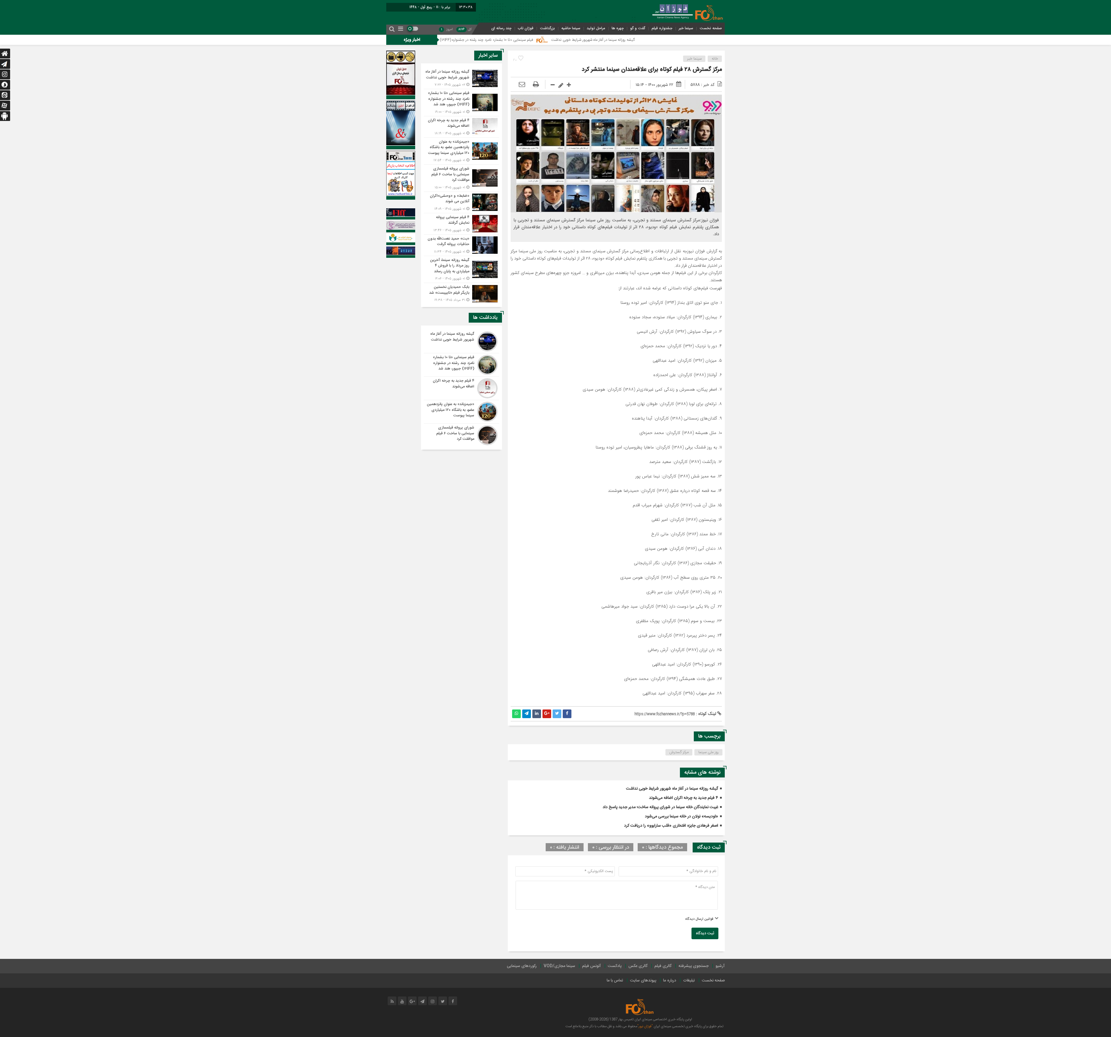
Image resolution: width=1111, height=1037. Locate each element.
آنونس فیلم (591, 966)
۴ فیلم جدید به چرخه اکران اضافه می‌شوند (683, 798)
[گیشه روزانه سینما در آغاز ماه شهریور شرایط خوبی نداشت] (461, 78)
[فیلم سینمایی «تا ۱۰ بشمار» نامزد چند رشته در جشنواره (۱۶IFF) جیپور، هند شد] (461, 102)
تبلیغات (689, 980)
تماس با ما (615, 980)
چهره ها (618, 28)
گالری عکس (638, 966)
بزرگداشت (547, 28)
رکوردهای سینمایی (522, 966)
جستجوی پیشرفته (693, 966)
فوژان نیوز (697, 251)
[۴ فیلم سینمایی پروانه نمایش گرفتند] (461, 223)
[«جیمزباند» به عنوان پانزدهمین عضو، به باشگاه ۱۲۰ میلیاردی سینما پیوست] (461, 151)
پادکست (614, 966)
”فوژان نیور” (645, 1026)
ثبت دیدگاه (705, 933)
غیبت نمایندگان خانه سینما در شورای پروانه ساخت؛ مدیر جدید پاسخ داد (660, 807)
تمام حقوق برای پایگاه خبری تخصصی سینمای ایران (688, 1026)
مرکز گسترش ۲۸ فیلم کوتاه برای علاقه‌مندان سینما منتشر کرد (652, 69)
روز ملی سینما (708, 752)
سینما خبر (686, 28)
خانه (715, 59)
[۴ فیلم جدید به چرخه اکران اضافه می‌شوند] (461, 126)
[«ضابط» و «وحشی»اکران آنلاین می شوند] (461, 202)
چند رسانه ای (501, 28)
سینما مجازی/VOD (559, 966)
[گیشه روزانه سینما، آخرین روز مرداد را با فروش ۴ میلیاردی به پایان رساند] (461, 269)
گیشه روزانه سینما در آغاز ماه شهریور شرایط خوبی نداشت (662, 40)
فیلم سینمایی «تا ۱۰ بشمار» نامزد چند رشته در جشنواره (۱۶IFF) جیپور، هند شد (544, 40)
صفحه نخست (711, 28)
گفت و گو (637, 28)
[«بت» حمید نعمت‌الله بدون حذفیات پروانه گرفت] (461, 245)
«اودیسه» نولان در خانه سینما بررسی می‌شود (681, 816)
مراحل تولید (596, 28)
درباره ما (669, 980)
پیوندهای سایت (643, 980)
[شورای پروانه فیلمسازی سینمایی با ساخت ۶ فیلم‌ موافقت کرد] (461, 178)
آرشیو (720, 966)
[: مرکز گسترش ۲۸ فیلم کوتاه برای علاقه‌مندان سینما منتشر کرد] (522, 85)
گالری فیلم (663, 966)
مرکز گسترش (679, 752)
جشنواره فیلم (662, 28)
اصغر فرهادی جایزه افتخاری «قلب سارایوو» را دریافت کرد (671, 825)
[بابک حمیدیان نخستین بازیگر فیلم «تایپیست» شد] (461, 293)
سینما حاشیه (570, 28)
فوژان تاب (526, 28)
